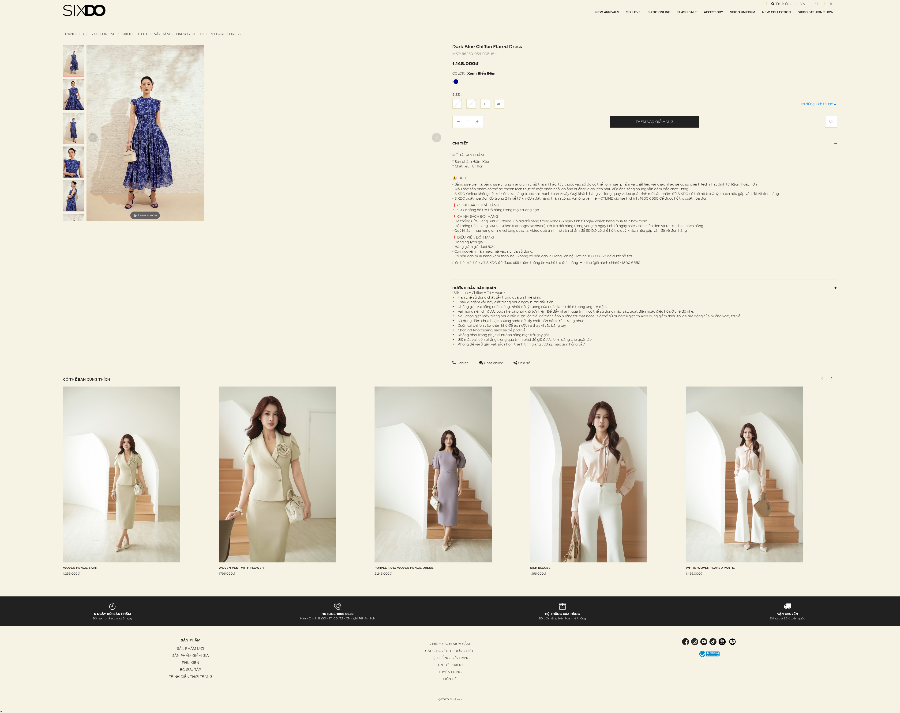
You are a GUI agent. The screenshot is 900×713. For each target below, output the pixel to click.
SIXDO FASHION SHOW (815, 12)
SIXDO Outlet (135, 34)
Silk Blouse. (540, 567)
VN (802, 3)
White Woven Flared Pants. (710, 567)
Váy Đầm (162, 34)
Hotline (463, 363)
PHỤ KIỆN (190, 662)
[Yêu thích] (831, 122)
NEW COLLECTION (776, 12)
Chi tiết (460, 143)
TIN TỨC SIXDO (450, 665)
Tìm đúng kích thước (818, 104)
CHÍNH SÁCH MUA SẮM (450, 644)
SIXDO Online (659, 12)
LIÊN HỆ (450, 679)
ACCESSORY (713, 12)
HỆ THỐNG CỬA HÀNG (450, 658)
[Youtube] (703, 641)
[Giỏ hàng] (830, 3)
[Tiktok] (712, 641)
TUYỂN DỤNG (449, 672)
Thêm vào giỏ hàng (654, 122)
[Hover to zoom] (145, 133)
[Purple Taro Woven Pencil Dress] (433, 474)
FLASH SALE (687, 12)
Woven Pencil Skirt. (80, 567)
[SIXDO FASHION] (84, 10)
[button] (831, 378)
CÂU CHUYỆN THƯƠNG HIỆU (450, 651)
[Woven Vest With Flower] (277, 474)
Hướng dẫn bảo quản (474, 288)
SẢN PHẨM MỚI (190, 648)
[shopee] (722, 641)
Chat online (493, 363)
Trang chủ (73, 34)
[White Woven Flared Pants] (744, 474)
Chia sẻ (523, 363)
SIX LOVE (633, 12)
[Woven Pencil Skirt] (121, 474)
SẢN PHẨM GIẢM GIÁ (190, 655)
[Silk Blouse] (588, 474)
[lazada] (732, 641)
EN (817, 3)
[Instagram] (694, 641)
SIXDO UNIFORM (742, 12)
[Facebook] (686, 641)
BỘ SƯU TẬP (190, 669)
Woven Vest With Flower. (241, 567)
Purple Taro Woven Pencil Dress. (404, 567)
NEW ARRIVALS (607, 12)
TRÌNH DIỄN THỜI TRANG (190, 677)
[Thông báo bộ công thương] (709, 654)
